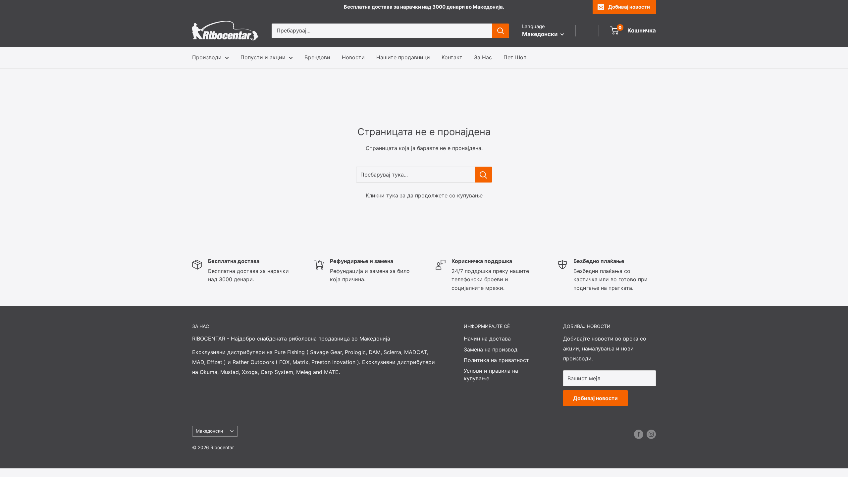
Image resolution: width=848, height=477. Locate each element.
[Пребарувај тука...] (483, 175)
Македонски (209, 431)
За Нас (483, 57)
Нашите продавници (403, 57)
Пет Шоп (515, 57)
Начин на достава (487, 338)
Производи (207, 57)
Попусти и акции (263, 57)
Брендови (317, 57)
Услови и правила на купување (491, 374)
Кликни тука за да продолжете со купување (424, 195)
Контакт (452, 57)
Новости (353, 57)
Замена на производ (490, 349)
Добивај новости (629, 7)
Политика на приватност (496, 360)
